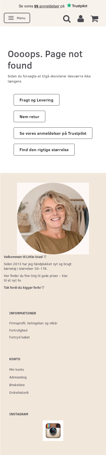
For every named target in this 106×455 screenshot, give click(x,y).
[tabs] (67, 18)
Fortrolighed (18, 330)
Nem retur (29, 116)
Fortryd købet (19, 337)
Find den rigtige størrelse (44, 149)
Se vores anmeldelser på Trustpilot (53, 133)
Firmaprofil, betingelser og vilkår (33, 323)
